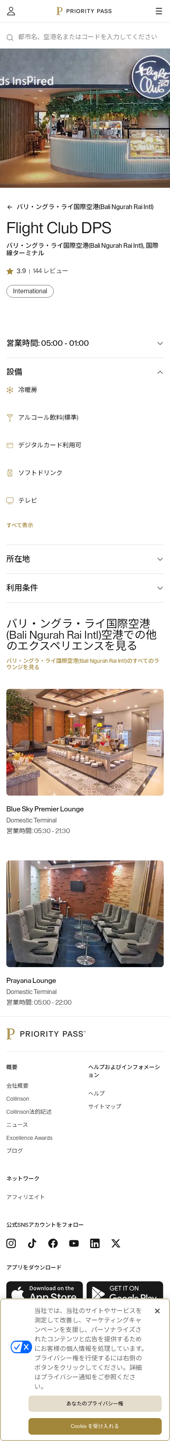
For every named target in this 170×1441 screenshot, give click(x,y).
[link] (44, 1294)
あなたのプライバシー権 (94, 1403)
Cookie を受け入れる (95, 1426)
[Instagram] (11, 1243)
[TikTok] (32, 1243)
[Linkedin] (95, 1243)
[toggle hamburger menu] (159, 11)
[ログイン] (11, 11)
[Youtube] (74, 1243)
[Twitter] (116, 1243)
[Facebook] (53, 1243)
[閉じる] (157, 1311)
